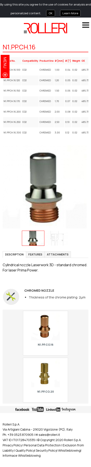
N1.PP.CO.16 (45, 345)
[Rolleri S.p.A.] (45, 28)
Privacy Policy (12, 445)
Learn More (70, 13)
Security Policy (46, 450)
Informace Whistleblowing (22, 455)
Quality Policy (24, 450)
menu (5, 62)
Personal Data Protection (42, 445)
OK (51, 13)
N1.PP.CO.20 (45, 391)
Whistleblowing (69, 450)
